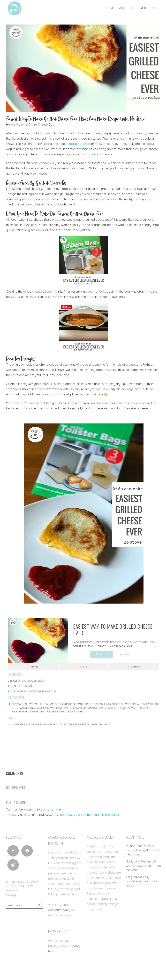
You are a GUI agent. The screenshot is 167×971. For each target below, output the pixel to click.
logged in (30, 809)
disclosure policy (59, 910)
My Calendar (134, 666)
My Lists (83, 666)
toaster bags (77, 144)
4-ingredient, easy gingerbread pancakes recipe (141, 881)
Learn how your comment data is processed (89, 815)
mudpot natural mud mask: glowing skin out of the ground (143, 850)
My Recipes (33, 666)
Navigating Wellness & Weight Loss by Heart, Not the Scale (143, 866)
